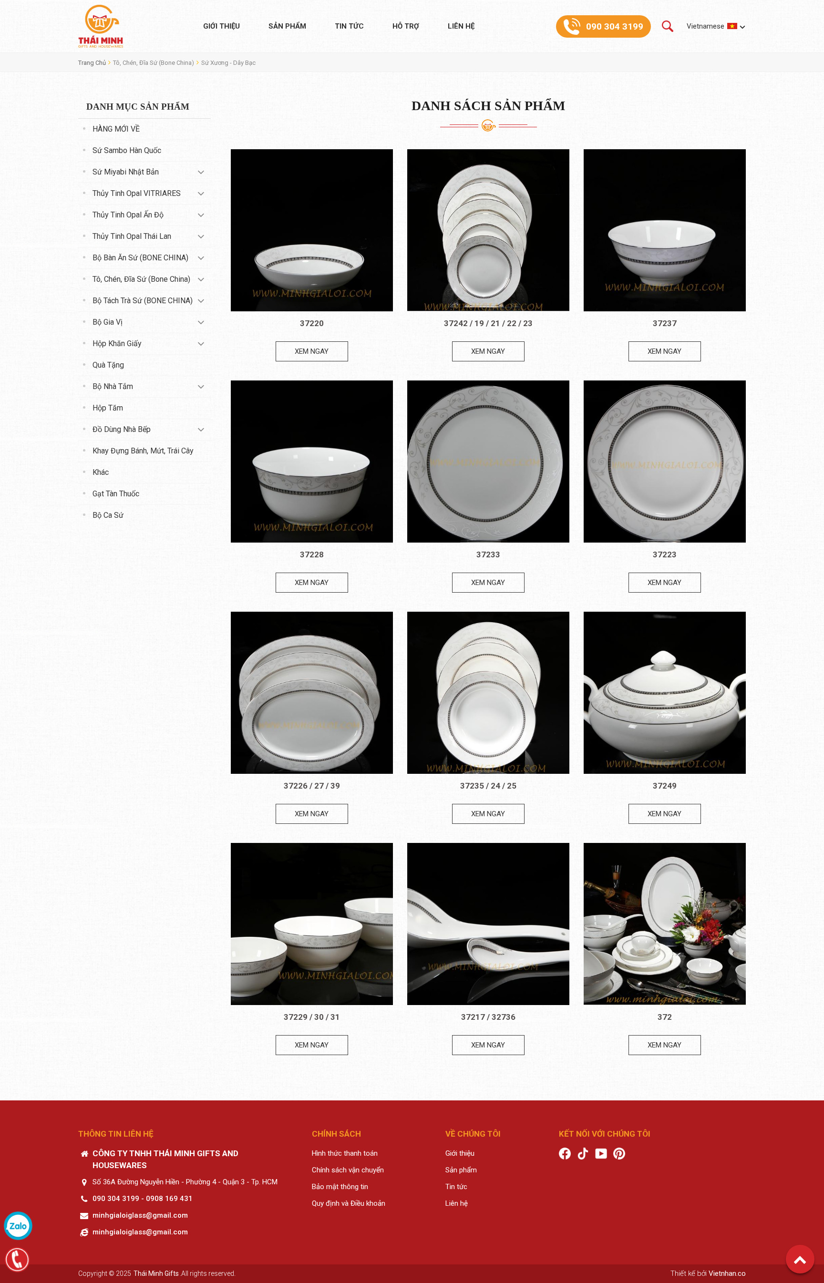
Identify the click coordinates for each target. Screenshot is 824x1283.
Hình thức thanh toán (345, 1153)
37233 (488, 554)
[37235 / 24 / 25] (488, 693)
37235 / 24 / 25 (488, 785)
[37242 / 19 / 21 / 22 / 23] (488, 230)
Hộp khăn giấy (117, 343)
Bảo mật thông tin (340, 1186)
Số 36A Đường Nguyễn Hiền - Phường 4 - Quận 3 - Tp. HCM (185, 1182)
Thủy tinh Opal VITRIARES (137, 193)
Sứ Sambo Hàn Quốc (127, 150)
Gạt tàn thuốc (116, 493)
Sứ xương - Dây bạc (228, 62)
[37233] (488, 461)
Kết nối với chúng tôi (604, 1134)
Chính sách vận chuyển (348, 1170)
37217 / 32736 (488, 1017)
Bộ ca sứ (108, 515)
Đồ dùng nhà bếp (122, 429)
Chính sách (336, 1134)
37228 (312, 554)
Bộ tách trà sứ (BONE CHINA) (143, 300)
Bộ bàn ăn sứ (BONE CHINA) (140, 257)
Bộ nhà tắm (113, 386)
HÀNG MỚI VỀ (116, 128)
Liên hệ (461, 26)
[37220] (312, 230)
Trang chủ (92, 62)
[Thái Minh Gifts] (100, 26)
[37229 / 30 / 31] (312, 924)
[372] (665, 924)
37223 (665, 554)
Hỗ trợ (405, 26)
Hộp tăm (108, 407)
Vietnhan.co (727, 1273)
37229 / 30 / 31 (312, 1017)
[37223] (665, 461)
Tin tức (349, 26)
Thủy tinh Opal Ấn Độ (128, 214)
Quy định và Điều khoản (348, 1203)
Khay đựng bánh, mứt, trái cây (143, 450)
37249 (665, 785)
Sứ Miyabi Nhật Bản (126, 171)
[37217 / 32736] (488, 924)
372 (665, 1017)
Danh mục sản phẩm (137, 107)
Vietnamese (705, 26)
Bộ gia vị (108, 322)
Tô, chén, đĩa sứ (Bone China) (153, 62)
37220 (312, 323)
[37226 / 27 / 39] (312, 693)
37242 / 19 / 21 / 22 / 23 (488, 323)
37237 (665, 323)
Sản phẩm (287, 26)
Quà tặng (108, 365)
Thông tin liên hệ (116, 1134)
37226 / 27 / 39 (312, 785)
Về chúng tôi (473, 1134)
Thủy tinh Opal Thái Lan (132, 236)
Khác (101, 472)
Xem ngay (312, 351)
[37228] (312, 461)
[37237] (665, 230)
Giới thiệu (221, 26)
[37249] (665, 693)
